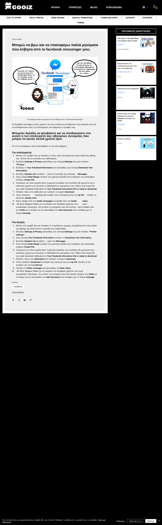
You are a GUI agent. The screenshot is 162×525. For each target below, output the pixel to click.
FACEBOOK (18, 287)
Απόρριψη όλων (135, 521)
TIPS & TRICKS (18, 292)
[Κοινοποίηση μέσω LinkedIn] (25, 300)
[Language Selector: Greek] (145, 7)
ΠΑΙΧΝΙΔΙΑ (121, 124)
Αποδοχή (150, 521)
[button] (75, 7)
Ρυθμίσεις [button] (121, 521)
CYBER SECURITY (124, 72)
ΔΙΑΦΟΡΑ (120, 44)
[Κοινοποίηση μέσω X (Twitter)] (19, 300)
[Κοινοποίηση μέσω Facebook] (13, 300)
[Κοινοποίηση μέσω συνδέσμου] (30, 300)
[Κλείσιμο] (159, 521)
